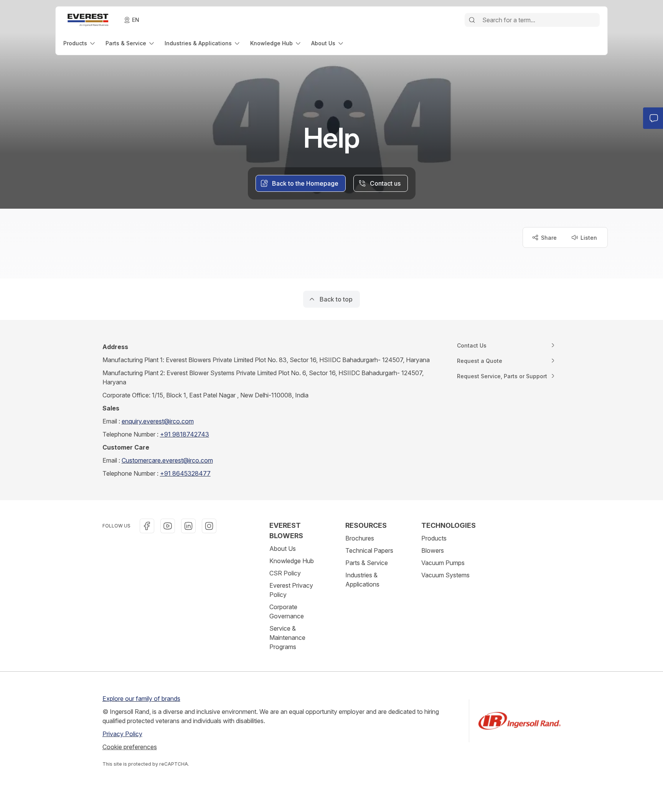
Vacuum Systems (445, 575)
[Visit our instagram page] (209, 526)
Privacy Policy (122, 734)
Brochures (359, 538)
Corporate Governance (286, 611)
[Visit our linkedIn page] (188, 526)
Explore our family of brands (141, 698)
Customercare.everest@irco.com (167, 460)
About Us (282, 548)
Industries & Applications (362, 579)
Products (434, 538)
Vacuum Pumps (443, 563)
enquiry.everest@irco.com (158, 421)
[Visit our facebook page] (147, 526)
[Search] (472, 20)
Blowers (432, 550)
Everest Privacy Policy (291, 590)
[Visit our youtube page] (167, 526)
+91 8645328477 (185, 473)
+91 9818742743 (184, 434)
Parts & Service (366, 563)
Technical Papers (369, 550)
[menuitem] (79, 43)
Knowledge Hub (291, 561)
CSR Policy (285, 573)
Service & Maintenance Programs (287, 638)
